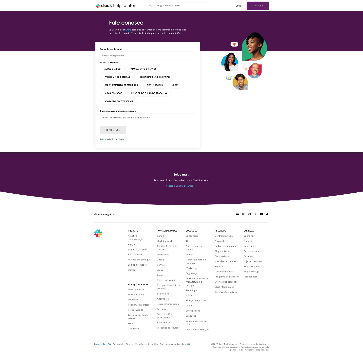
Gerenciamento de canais (155, 77)
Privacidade (118, 344)
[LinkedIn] (237, 214)
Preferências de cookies (146, 344)
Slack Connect (113, 93)
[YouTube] (261, 214)
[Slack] (98, 280)
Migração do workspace (119, 101)
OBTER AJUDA (113, 130)
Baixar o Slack (101, 344)
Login (175, 85)
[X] (255, 214)
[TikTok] (267, 214)
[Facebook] (249, 214)
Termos (129, 344)
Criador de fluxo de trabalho (149, 93)
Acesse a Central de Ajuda (179, 185)
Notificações (155, 85)
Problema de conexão (118, 77)
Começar (258, 5)
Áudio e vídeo (113, 69)
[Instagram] (243, 214)
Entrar (239, 5)
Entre (128, 29)
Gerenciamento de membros (121, 85)
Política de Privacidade (112, 139)
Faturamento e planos (143, 69)
